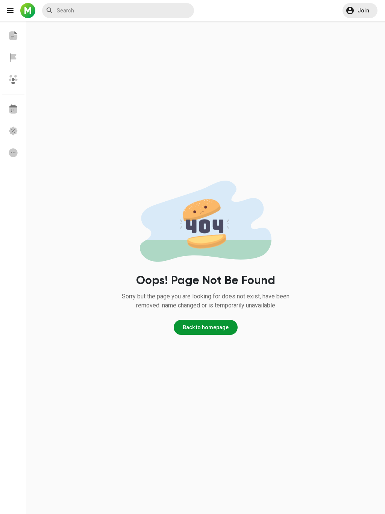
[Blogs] (13, 36)
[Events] (13, 109)
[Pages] (13, 57)
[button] (360, 10)
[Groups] (13, 79)
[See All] (13, 153)
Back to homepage (206, 327)
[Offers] (13, 131)
